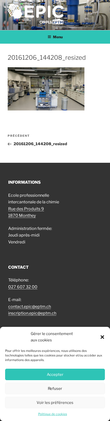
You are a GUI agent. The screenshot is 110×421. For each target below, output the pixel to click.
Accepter (55, 374)
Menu (58, 37)
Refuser (55, 388)
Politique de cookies (52, 414)
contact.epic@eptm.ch (29, 306)
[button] (102, 337)
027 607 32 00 (22, 286)
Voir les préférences (55, 402)
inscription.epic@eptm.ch (32, 313)
